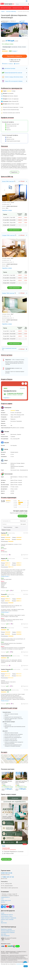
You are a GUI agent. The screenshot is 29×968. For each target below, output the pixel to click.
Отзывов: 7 (14, 51)
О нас (2, 898)
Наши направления (5, 935)
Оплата (2, 913)
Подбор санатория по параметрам (8, 917)
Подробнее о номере (7, 210)
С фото (16, 527)
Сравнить (17, 63)
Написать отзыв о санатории (7, 919)
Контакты (3, 902)
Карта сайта (3, 934)
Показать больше (4, 576)
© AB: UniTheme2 (14, 953)
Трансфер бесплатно (9, 391)
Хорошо (25, 966)
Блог (2, 921)
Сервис (2, 539)
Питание (3, 537)
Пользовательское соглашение (8, 932)
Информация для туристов (7, 914)
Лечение (14, 539)
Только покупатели (8, 527)
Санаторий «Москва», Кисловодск (7, 781)
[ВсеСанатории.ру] (7, 4)
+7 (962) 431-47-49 (14, 59)
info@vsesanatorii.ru (5, 897)
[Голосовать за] (7, 554)
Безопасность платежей (6, 929)
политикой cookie (20, 963)
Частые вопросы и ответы (6, 916)
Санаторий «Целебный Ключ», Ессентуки (21, 781)
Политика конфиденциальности (8, 930)
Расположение (4, 541)
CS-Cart (23, 951)
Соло (3, 846)
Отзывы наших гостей (6, 900)
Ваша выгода (4, 922)
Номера (14, 537)
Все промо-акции (6, 859)
